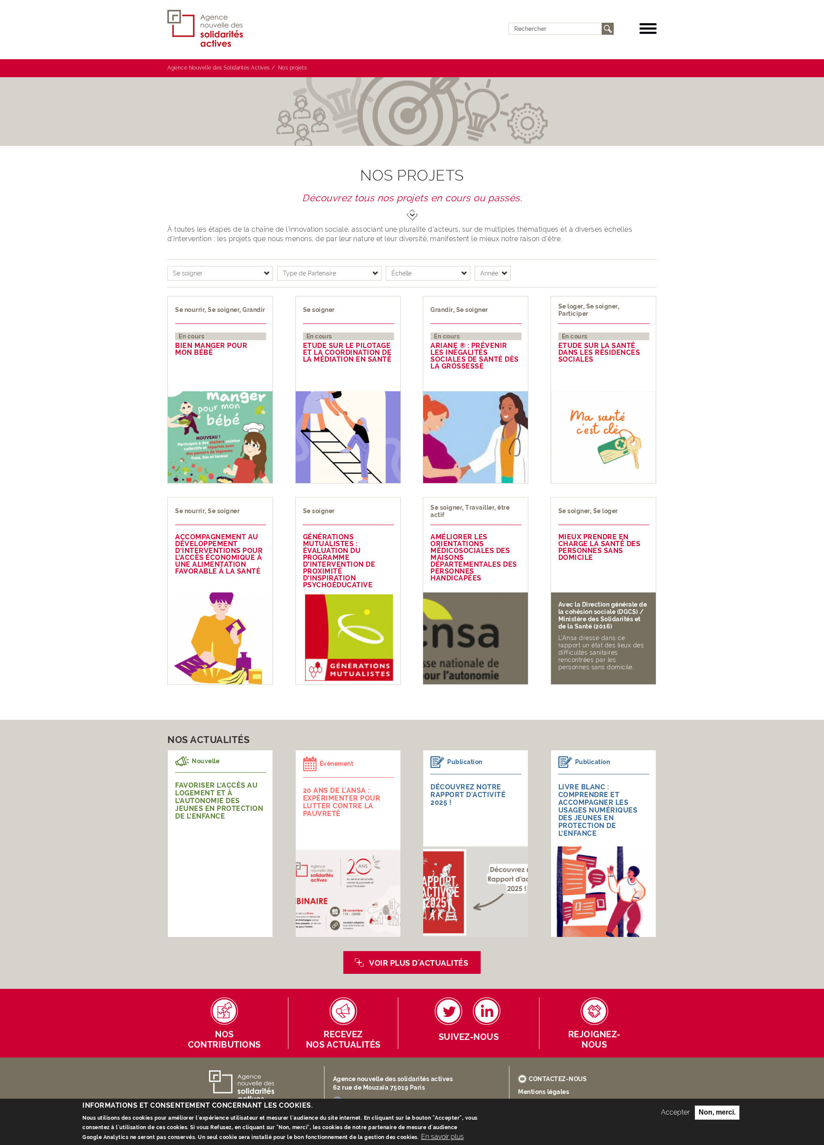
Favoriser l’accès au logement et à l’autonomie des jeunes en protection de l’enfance (219, 800)
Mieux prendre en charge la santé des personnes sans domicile (599, 547)
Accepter (675, 1112)
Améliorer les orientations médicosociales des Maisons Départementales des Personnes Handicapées (473, 558)
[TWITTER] (448, 1011)
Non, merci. (717, 1112)
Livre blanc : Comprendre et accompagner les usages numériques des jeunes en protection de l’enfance (598, 810)
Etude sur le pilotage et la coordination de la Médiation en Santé (347, 352)
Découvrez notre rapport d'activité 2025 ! (468, 795)
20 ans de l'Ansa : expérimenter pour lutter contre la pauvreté (342, 802)
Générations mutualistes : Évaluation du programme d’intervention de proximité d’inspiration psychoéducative (339, 561)
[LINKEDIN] (486, 1011)
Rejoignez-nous (594, 1040)
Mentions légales (543, 1091)
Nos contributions (224, 1040)
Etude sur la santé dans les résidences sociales (599, 352)
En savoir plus (442, 1137)
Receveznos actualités (343, 1040)
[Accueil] (208, 28)
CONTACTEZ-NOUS (558, 1079)
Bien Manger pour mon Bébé (211, 349)
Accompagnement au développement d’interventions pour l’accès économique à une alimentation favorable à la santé (219, 554)
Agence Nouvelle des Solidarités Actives (218, 68)
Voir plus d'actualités (418, 962)
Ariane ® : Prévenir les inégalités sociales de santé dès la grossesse (474, 356)
